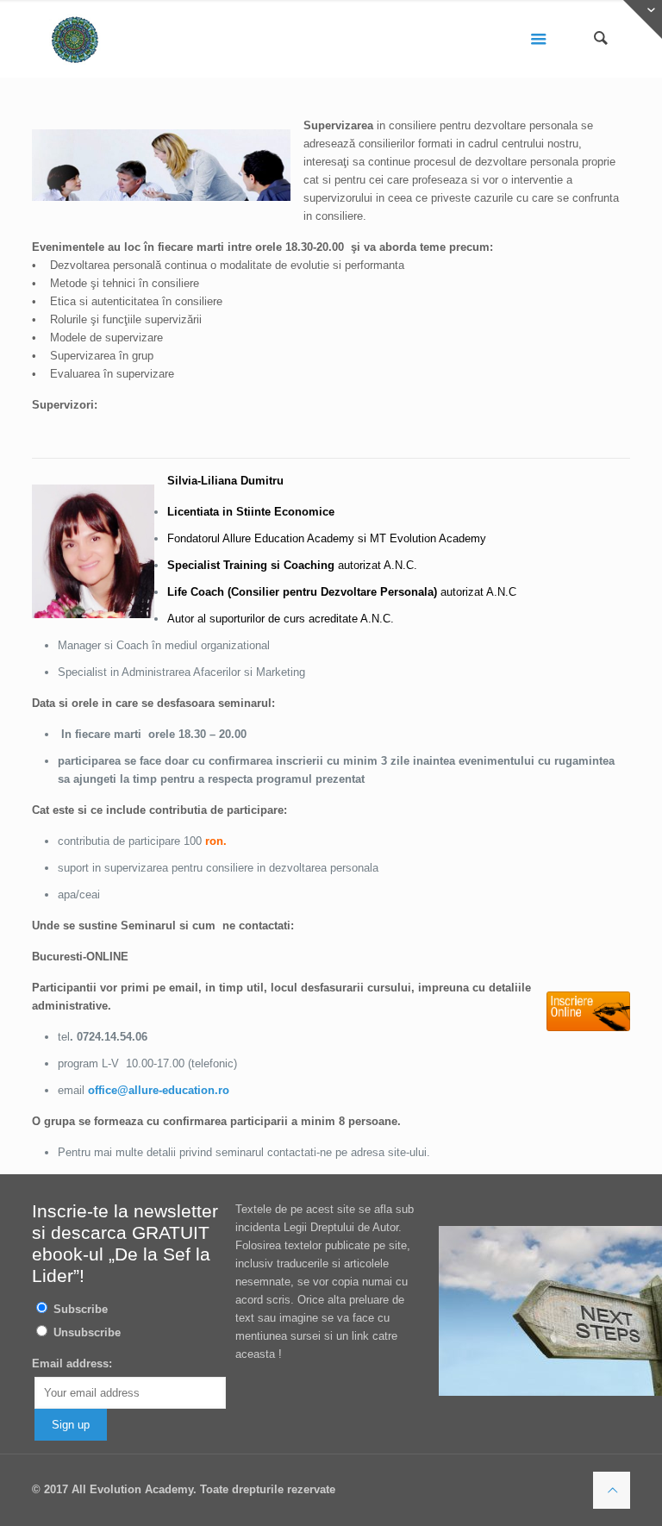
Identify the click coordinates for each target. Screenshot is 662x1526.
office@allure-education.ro (158, 1090)
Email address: (72, 1363)
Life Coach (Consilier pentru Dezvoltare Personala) (302, 591)
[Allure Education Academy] (75, 39)
